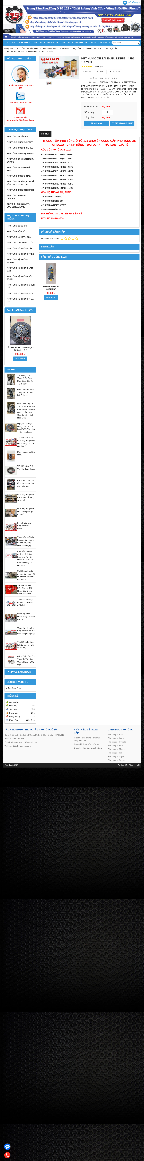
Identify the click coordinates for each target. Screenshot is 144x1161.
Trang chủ (10, 43)
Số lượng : (89, 112)
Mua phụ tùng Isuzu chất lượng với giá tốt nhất (26, 511)
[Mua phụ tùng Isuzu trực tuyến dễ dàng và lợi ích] (11, 504)
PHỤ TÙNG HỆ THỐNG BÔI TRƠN (19, 277)
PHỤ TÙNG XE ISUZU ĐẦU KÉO (19, 168)
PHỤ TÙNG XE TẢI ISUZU (73, 43)
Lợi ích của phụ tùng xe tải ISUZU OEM (25, 526)
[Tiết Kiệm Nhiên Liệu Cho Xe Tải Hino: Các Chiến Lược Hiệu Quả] (11, 594)
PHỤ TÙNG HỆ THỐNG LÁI (19, 248)
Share (88, 72)
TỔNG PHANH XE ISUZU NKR (51, 287)
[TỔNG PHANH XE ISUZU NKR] (50, 273)
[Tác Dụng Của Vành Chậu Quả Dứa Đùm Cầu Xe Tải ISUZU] (11, 384)
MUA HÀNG (96, 123)
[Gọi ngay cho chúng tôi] (7, 1155)
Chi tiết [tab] (45, 134)
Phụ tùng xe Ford (115, 745)
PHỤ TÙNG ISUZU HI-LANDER (17, 197)
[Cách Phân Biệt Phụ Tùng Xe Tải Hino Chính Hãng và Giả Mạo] (11, 665)
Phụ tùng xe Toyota (116, 756)
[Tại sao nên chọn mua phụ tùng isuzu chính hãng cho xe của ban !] (11, 447)
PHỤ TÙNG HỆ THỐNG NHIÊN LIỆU (21, 286)
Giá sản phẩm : (91, 106)
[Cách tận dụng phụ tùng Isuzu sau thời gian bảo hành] (11, 489)
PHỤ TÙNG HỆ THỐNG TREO (20, 254)
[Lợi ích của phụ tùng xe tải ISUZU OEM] (11, 532)
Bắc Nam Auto (14, 688)
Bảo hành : (93, 82)
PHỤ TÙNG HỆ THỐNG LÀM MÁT (20, 269)
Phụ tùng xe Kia (115, 753)
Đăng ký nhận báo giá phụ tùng (88, 748)
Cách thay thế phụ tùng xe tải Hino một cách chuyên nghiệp (26, 631)
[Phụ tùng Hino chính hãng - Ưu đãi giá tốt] (11, 623)
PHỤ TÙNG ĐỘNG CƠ (17, 226)
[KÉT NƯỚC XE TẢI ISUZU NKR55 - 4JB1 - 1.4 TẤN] (59, 67)
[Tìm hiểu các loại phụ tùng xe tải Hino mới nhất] (11, 608)
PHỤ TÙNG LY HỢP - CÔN (19, 237)
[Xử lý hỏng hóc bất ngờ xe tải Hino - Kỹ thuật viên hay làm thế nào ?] (11, 580)
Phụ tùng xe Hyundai (117, 742)
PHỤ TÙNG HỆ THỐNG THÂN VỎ (20, 300)
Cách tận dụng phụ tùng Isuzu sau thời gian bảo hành (25, 483)
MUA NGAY (20, 359)
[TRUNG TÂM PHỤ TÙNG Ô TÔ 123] (72, 39)
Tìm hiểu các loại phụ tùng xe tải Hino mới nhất (26, 602)
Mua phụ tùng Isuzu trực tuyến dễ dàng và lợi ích (26, 497)
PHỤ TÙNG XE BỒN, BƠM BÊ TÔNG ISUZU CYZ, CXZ (20, 182)
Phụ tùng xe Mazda (116, 749)
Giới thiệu (24, 43)
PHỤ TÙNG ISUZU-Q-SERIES (20, 153)
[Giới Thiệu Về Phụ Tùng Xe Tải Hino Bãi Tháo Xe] (11, 399)
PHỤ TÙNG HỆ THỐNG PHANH (17, 260)
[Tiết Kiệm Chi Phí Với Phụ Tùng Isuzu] (11, 475)
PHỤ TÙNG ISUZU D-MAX (19, 176)
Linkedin (115, 72)
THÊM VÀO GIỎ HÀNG (122, 123)
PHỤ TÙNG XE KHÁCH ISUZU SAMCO (20, 160)
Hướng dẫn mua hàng (101, 43)
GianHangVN (134, 765)
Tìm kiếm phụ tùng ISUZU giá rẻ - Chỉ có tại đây (25, 645)
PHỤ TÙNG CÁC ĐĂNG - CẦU (20, 243)
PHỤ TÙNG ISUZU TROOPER (20, 190)
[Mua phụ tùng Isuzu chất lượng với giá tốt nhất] (11, 518)
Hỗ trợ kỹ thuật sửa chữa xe (86, 744)
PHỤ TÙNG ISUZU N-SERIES (20, 142)
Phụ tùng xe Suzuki (116, 760)
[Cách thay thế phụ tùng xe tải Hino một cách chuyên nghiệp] (11, 637)
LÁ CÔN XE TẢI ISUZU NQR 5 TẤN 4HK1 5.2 (20, 348)
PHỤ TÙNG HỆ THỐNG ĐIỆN (20, 293)
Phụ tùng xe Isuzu (116, 738)
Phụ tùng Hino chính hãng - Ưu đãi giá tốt (26, 616)
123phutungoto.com (22, 746)
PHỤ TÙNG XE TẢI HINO (44, 43)
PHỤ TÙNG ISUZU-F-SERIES (20, 148)
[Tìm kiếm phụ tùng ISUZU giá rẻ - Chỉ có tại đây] (11, 651)
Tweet (101, 72)
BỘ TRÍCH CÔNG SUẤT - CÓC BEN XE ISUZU (18, 205)
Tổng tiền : (89, 117)
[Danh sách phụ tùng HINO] (11, 461)
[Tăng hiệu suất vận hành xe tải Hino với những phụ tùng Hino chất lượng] (11, 546)
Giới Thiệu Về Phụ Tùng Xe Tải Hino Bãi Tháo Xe (25, 392)
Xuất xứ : (94, 78)
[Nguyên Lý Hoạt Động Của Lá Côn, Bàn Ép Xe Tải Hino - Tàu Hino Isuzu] (11, 433)
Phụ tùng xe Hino (115, 734)
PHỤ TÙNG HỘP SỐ (16, 231)
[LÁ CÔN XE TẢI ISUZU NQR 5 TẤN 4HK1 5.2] (20, 330)
